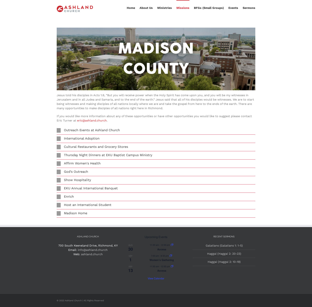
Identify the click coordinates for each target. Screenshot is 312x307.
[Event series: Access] (172, 244)
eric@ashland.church (92, 120)
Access (161, 249)
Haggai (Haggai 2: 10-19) (224, 262)
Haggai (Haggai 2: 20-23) (224, 253)
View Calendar (156, 278)
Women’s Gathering (162, 260)
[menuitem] (133, 7)
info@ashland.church (93, 250)
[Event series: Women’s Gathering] (171, 255)
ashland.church (92, 254)
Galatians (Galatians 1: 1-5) (224, 245)
